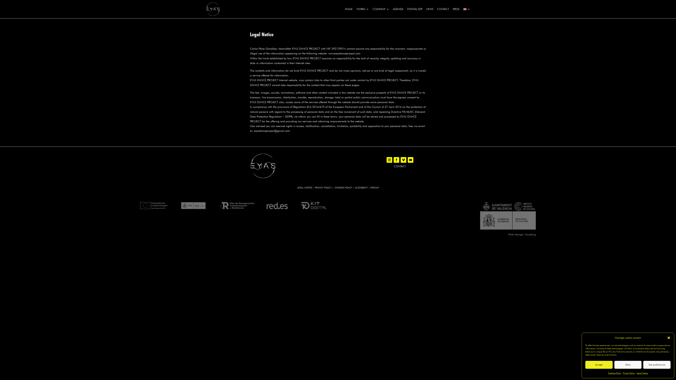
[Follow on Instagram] (389, 160)
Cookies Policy (614, 373)
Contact (443, 9)
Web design (515, 234)
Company (379, 9)
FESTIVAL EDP (415, 9)
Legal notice (304, 187)
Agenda (398, 9)
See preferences (657, 364)
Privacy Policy (629, 373)
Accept (599, 364)
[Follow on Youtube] (410, 160)
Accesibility (361, 187)
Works (360, 9)
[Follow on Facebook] (396, 160)
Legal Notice (642, 373)
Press (456, 9)
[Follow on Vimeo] (403, 160)
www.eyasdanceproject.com (344, 53)
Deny (628, 364)
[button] (669, 338)
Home (349, 9)
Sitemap (374, 187)
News (429, 9)
